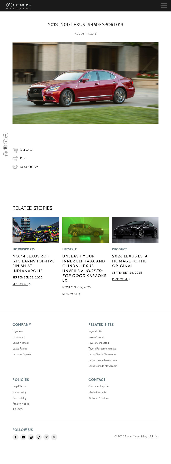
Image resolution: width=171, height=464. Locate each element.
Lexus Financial (21, 342)
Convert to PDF (29, 166)
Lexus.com (18, 336)
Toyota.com (19, 331)
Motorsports (24, 249)
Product (119, 249)
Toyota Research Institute (102, 348)
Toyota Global (96, 336)
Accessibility (19, 398)
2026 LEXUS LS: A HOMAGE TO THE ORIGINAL (130, 261)
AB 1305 (18, 409)
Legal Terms (19, 386)
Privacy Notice (21, 403)
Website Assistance (99, 398)
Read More (20, 284)
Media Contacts (97, 392)
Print (23, 158)
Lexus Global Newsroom (102, 354)
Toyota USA (95, 331)
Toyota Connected (98, 342)
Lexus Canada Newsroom (102, 365)
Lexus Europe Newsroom (102, 360)
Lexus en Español (22, 354)
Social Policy (19, 392)
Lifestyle (69, 249)
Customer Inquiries (99, 386)
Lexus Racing (20, 348)
